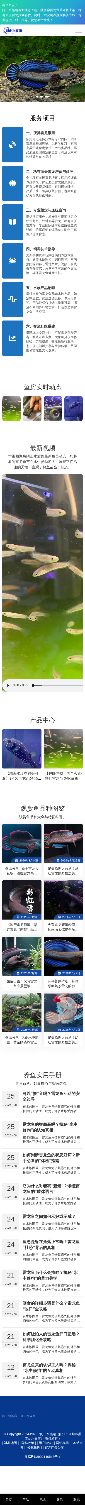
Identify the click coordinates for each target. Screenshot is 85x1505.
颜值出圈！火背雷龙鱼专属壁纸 (22, 983)
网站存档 (62, 1442)
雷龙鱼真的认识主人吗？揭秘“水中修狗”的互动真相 (49, 1367)
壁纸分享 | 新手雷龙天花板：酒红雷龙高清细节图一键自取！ (22, 873)
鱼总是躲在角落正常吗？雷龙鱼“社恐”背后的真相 (51, 1244)
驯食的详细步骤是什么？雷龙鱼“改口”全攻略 (51, 1306)
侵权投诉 (33, 1447)
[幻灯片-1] (42, 69)
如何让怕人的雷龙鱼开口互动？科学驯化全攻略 (51, 1336)
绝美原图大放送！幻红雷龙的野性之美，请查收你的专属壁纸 (63, 1042)
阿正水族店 (9, 1416)
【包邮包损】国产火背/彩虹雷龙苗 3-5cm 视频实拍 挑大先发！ (22, 778)
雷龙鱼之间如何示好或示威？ (49, 1216)
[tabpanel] (42, 69)
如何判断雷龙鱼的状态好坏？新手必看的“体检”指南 (51, 1157)
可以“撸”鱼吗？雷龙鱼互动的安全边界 (51, 1096)
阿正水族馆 (28, 1416)
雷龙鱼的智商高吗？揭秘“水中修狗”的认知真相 (50, 1127)
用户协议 (45, 1442)
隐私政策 (28, 1442)
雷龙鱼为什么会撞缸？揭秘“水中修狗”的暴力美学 (50, 1275)
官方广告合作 (54, 1447)
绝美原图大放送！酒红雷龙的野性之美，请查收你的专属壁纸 (63, 873)
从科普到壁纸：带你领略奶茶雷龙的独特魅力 (63, 986)
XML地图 (10, 1442)
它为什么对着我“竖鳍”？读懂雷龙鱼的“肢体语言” (51, 1188)
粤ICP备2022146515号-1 (43, 1456)
